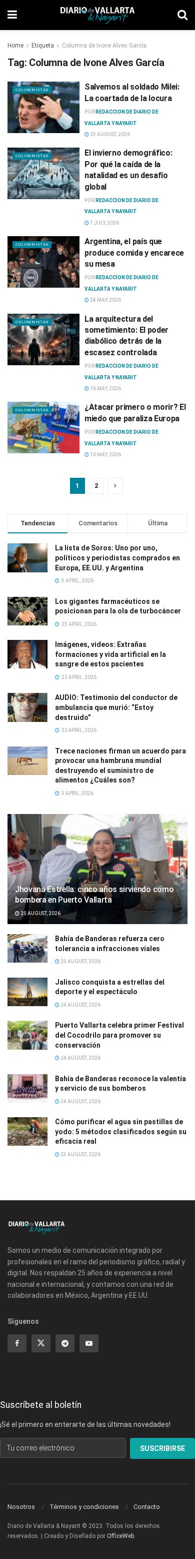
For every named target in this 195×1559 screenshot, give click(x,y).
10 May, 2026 (105, 454)
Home (16, 45)
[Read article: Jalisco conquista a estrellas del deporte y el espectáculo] (28, 992)
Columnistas (32, 90)
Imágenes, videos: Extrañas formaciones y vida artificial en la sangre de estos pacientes (110, 654)
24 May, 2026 (105, 300)
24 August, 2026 (80, 1005)
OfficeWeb (120, 1535)
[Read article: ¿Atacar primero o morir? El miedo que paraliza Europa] (44, 427)
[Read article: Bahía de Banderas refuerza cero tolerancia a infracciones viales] (28, 948)
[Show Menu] (12, 15)
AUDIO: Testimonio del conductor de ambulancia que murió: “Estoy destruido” (116, 707)
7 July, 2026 (104, 223)
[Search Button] (183, 15)
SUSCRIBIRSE (162, 1448)
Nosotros (21, 1506)
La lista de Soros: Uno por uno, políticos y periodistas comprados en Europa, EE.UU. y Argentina (117, 557)
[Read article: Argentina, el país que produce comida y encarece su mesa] (44, 262)
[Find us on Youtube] (89, 1343)
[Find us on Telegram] (65, 1343)
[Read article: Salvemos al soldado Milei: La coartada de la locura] (44, 107)
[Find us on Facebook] (17, 1343)
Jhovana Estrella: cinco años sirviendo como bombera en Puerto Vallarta (94, 895)
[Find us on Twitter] (41, 1343)
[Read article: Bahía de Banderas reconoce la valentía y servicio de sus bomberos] (28, 1088)
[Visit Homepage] (97, 15)
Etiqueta (43, 45)
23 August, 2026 (109, 134)
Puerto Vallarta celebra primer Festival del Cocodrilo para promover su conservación (119, 1035)
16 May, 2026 (105, 388)
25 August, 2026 (40, 913)
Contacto (147, 1506)
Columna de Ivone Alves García (104, 45)
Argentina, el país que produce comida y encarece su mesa (134, 253)
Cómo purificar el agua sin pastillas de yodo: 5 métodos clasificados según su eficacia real (120, 1131)
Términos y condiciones (84, 1506)
